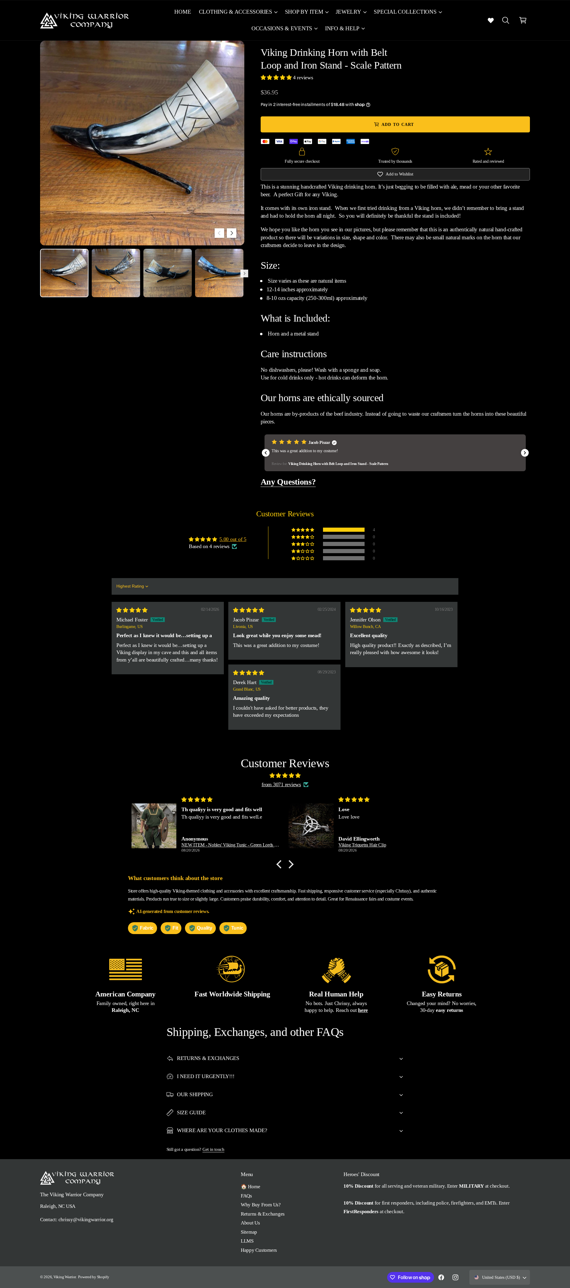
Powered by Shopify (93, 1277)
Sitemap (249, 1232)
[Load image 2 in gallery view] (116, 273)
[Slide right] (231, 233)
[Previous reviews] (266, 453)
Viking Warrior (64, 1277)
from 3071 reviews (281, 784)
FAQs (246, 1196)
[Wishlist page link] (491, 20)
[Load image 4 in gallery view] (219, 273)
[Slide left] (219, 233)
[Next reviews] (525, 453)
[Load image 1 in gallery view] (64, 273)
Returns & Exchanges (263, 1214)
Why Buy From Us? (261, 1205)
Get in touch (213, 1149)
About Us (250, 1223)
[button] (238, 12)
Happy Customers (259, 1250)
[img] (132, 610)
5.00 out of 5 (232, 539)
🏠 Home (250, 1186)
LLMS (247, 1241)
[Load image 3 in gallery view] (167, 273)
